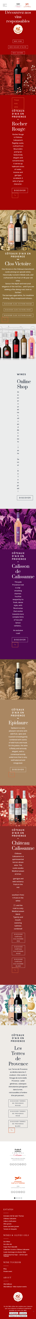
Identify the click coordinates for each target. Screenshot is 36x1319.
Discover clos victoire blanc (18, 315)
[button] (14, 1198)
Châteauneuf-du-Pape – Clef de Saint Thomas (15, 1255)
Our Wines (6, 1242)
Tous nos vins (16, 103)
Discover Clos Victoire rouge (18, 304)
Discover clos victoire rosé (18, 309)
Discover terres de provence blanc (18, 1124)
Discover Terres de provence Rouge (18, 1103)
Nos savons (18, 53)
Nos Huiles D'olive (18, 47)
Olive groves (7, 1224)
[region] (18, 1157)
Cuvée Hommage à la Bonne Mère (14, 1252)
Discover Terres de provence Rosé (18, 1114)
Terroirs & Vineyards (10, 1229)
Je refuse (23, 1313)
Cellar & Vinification (9, 1221)
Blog (4, 1269)
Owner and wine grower (11, 1226)
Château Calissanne (9, 1218)
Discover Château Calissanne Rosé (18, 950)
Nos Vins (18, 41)
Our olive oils (7, 1244)
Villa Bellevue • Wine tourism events (15, 1287)
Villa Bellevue (7, 1284)
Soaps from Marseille (10, 1247)
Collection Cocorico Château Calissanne (16, 1249)
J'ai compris (14, 1313)
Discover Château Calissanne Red (18, 938)
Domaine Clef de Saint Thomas (13, 1216)
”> (15, 195)
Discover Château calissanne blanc (18, 963)
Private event (7, 1271)
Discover (20, 190)
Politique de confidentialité (18, 1316)
